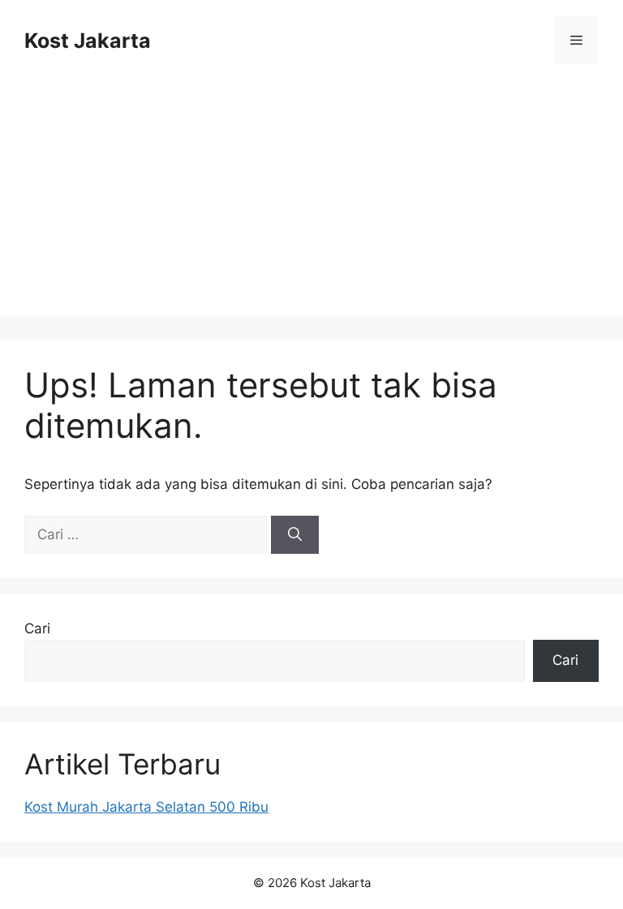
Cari (37, 628)
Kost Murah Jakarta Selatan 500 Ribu (146, 807)
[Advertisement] (311, 202)
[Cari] (295, 535)
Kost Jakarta (87, 40)
